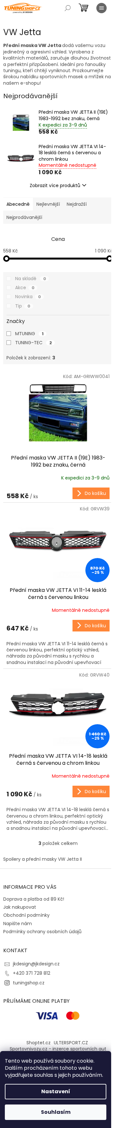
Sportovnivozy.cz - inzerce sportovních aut (58, 1049)
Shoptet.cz (38, 1042)
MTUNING (29, 333)
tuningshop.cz (28, 983)
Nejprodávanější (24, 217)
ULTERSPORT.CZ (71, 1042)
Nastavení (55, 1091)
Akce (24, 287)
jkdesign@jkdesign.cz (36, 964)
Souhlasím (56, 1112)
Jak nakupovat (19, 907)
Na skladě (30, 278)
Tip (22, 306)
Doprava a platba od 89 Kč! (33, 899)
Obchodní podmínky (26, 915)
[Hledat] (67, 8)
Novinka (28, 296)
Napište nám (17, 923)
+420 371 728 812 (31, 973)
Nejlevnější (48, 204)
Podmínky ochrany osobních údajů (42, 931)
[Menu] (101, 8)
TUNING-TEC (33, 342)
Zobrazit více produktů (55, 185)
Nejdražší (77, 204)
